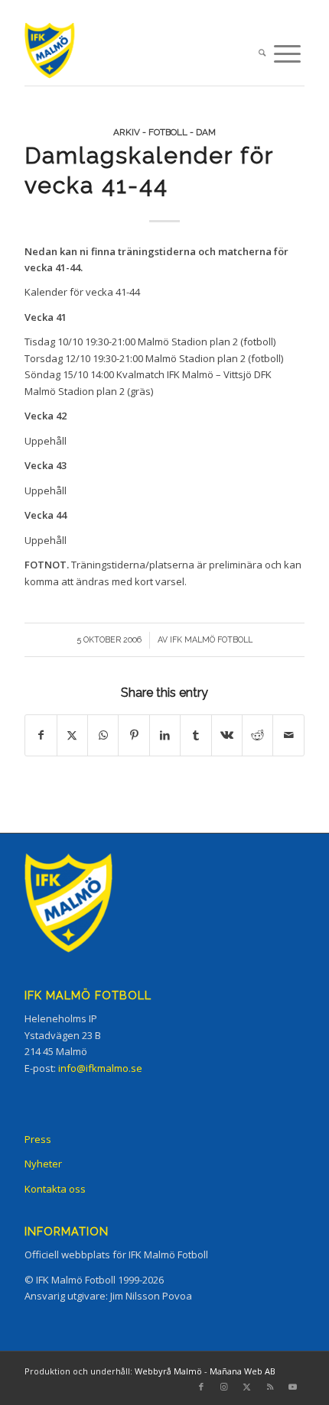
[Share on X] (72, 735)
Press (37, 1139)
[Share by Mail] (288, 735)
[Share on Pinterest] (133, 735)
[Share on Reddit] (257, 735)
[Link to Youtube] (293, 1386)
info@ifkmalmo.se (100, 1068)
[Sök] (262, 54)
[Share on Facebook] (40, 735)
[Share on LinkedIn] (165, 735)
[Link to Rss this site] (270, 1386)
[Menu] (287, 54)
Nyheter (43, 1163)
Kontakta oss (55, 1189)
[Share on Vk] (227, 735)
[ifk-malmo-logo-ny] (136, 54)
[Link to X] (247, 1386)
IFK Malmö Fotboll (211, 639)
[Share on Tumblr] (195, 735)
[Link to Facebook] (201, 1386)
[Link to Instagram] (224, 1386)
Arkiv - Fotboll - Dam (164, 132)
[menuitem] (262, 54)
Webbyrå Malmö (168, 1371)
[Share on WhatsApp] (103, 735)
